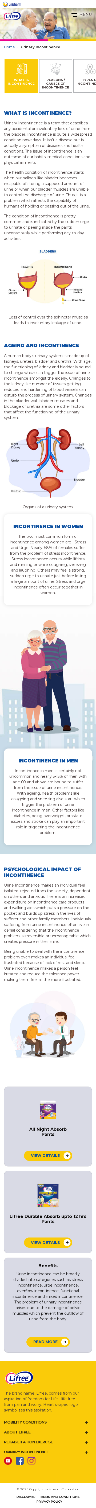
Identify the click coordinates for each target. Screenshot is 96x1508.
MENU (85, 14)
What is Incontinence (21, 82)
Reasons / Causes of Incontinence (55, 83)
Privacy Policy (49, 1501)
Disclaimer (26, 1497)
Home (9, 47)
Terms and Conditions (59, 1497)
